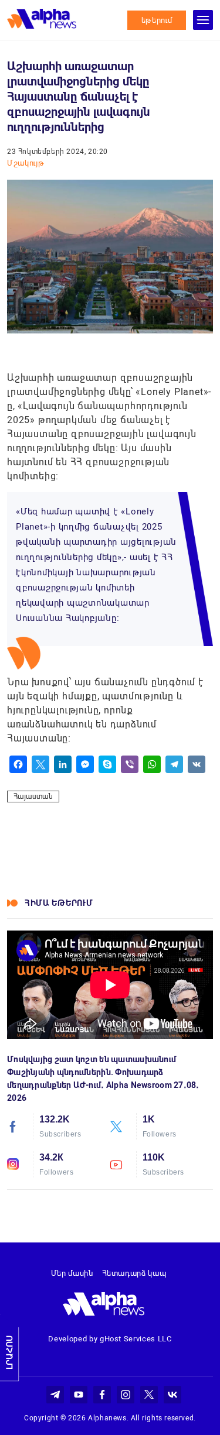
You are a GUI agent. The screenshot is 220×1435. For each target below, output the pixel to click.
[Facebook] (18, 764)
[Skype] (107, 764)
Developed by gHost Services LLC (109, 1338)
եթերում (156, 20)
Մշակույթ (25, 163)
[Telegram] (174, 764)
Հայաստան (33, 796)
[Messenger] (85, 764)
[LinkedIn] (63, 764)
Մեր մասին (72, 1273)
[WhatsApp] (152, 764)
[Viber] (130, 764)
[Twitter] (40, 764)
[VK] (196, 764)
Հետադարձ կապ (134, 1273)
